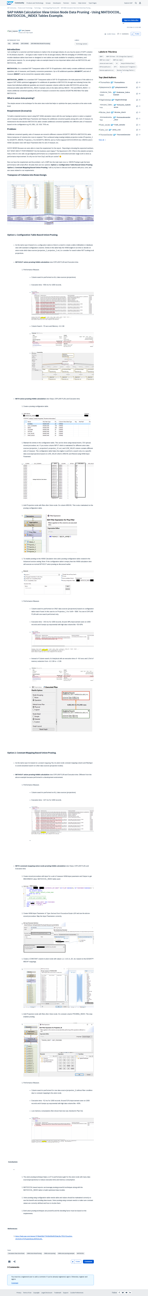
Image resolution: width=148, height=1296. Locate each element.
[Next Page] (121, 72)
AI (116, 63)
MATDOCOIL (80, 1253)
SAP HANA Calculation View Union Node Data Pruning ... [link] (76, 8)
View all (101, 140)
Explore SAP (128, 3)
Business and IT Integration (127, 67)
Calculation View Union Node (16, 1253)
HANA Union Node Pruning (34, 1253)
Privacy (19, 1292)
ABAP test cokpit (117, 60)
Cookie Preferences (76, 1292)
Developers (57, 3)
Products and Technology (35, 3)
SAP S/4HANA (24, 43)
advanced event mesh (106, 63)
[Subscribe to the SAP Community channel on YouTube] (126, 1292)
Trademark (57, 1292)
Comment (14, 1283)
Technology (37, 8)
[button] (132, 34)
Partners (66, 3)
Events (73, 3)
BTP (115, 67)
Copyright (36, 1292)
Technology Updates (81, 44)
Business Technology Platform (125, 70)
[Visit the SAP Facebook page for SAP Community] (119, 1292)
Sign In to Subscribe (131, 20)
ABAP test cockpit (104, 60)
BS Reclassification (105, 67)
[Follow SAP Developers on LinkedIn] (130, 1292)
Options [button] (123, 24)
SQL (9, 43)
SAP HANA (15, 43)
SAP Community (11, 8)
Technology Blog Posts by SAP (50, 8)
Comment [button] (88, 1261)
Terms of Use (27, 1292)
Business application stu (106, 70)
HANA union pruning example (66, 1253)
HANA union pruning (49, 1253)
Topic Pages (93, 3)
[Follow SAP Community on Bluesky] (123, 1292)
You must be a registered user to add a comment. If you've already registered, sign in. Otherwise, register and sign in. (49, 1278)
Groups (48, 3)
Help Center (82, 3)
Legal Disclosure (46, 1292)
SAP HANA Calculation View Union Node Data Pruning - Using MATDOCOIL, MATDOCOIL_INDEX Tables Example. (64, 14)
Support (65, 1292)
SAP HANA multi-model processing (40, 43)
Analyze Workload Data (127, 63)
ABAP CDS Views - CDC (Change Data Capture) (119, 56)
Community (19, 3)
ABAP (101, 56)
